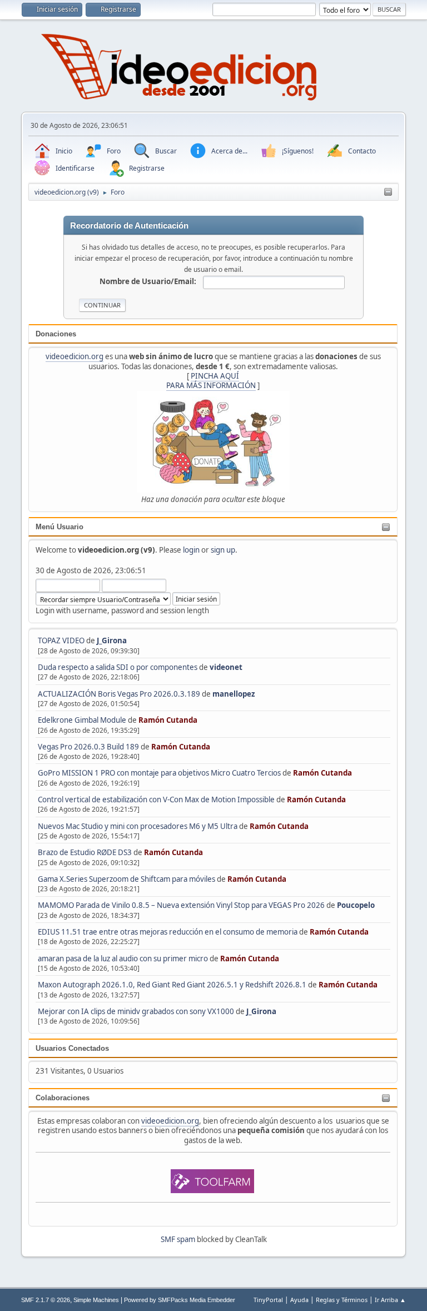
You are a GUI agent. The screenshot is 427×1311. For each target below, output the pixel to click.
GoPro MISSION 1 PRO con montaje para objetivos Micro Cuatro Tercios (159, 773)
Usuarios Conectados (72, 1048)
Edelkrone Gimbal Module (82, 720)
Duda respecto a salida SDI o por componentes (117, 667)
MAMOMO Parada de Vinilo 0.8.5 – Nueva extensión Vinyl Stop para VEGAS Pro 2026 (181, 905)
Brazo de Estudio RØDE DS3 (85, 852)
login (191, 550)
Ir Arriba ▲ (390, 1299)
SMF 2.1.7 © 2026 (45, 1300)
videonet (226, 667)
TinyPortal (268, 1299)
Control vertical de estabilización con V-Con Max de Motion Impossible (156, 799)
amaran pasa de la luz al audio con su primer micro (123, 959)
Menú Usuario (59, 527)
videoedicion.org (74, 356)
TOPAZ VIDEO (61, 640)
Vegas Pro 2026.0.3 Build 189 (88, 747)
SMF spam (178, 1239)
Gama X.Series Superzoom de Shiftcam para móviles (126, 879)
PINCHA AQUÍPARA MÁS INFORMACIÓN (211, 380)
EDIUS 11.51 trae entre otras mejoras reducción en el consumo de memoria (167, 932)
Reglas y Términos (342, 1299)
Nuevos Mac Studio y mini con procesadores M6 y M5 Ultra (137, 826)
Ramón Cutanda (167, 720)
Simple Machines (96, 1300)
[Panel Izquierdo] (388, 192)
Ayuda (299, 1299)
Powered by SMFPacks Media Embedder (179, 1300)
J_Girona (112, 640)
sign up (223, 550)
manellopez (233, 694)
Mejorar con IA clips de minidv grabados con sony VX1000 (137, 1011)
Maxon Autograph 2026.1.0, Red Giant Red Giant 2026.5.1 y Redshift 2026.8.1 (172, 985)
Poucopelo (356, 905)
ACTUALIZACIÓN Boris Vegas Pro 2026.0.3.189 (119, 694)
